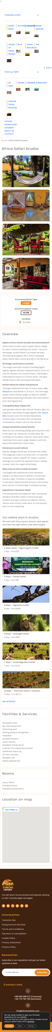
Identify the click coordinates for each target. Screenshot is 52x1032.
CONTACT (9, 134)
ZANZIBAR (28, 83)
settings (30, 1021)
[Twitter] (3, 906)
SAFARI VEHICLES (37, 27)
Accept (9, 1026)
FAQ (37, 44)
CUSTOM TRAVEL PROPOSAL (9, 104)
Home (4, 140)
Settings (31, 1026)
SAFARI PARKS (9, 27)
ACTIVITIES (28, 26)
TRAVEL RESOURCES (28, 46)
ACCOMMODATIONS (19, 26)
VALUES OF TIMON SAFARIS (9, 49)
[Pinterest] (22, 906)
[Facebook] (8, 906)
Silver (26, 312)
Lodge (26, 303)
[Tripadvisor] (26, 906)
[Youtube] (17, 906)
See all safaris (8, 701)
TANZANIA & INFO (12, 15)
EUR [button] (48, 67)
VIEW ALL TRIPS (11, 72)
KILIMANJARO (37, 83)
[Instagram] (12, 906)
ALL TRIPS (9, 84)
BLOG (19, 44)
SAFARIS (19, 83)
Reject (20, 1026)
